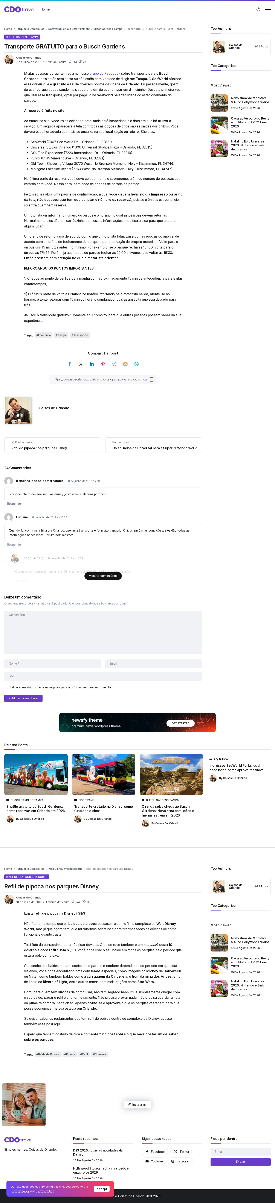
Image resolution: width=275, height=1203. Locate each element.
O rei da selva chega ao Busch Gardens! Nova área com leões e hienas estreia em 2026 (168, 811)
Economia (44, 335)
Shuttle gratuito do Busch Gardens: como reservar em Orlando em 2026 (35, 809)
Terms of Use (45, 1191)
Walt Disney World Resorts (65, 868)
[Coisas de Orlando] (19, 9)
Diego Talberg (33, 558)
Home (8, 28)
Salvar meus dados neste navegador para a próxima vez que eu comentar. (60, 687)
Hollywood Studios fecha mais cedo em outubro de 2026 (102, 1170)
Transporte (81, 335)
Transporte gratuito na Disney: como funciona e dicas (103, 809)
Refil (85, 1054)
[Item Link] (219, 103)
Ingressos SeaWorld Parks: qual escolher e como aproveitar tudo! (236, 768)
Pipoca (70, 1054)
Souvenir (100, 1054)
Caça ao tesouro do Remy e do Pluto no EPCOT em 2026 (250, 122)
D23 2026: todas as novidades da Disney (98, 1152)
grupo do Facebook (105, 73)
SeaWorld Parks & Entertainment (69, 28)
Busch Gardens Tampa (107, 28)
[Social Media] (155, 1151)
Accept (102, 1189)
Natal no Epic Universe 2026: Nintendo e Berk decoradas (247, 145)
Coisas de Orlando (28, 57)
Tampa (62, 335)
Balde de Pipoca (48, 1054)
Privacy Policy (20, 1191)
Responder (14, 503)
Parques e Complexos (30, 28)
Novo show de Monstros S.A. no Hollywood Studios (250, 100)
